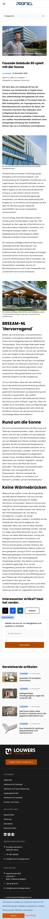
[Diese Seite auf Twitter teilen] (5, 611)
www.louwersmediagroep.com (19, 897)
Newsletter (8, 824)
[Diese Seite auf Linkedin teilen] (20, 611)
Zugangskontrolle (11, 793)
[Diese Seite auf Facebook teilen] (13, 611)
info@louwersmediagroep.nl (18, 859)
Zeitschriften (9, 815)
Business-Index (10, 828)
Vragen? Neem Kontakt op (20, 762)
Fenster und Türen (11, 802)
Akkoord (13, 916)
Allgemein (7, 73)
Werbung (8, 819)
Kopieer (32, 611)
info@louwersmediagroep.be (18, 888)
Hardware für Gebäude (13, 784)
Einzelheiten (30, 915)
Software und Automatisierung (16, 789)
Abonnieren (24, 645)
